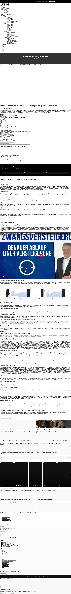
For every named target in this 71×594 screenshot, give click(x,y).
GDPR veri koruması (6, 551)
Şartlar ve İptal (5, 565)
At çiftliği (5, 512)
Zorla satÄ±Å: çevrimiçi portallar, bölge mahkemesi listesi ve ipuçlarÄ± (16, 333)
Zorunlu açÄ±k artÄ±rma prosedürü (32, 160)
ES (33, 576)
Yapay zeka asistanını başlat (7, 561)
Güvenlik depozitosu (37, 512)
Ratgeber (58, 172)
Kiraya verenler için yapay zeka (8, 544)
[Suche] (3, 50)
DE (27, 576)
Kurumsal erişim (5, 554)
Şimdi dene (35, 61)
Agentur (2, 108)
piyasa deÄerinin (5, 214)
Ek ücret (23, 512)
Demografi (16, 512)
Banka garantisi (11, 512)
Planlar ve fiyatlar (5, 562)
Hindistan (43, 512)
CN (43, 576)
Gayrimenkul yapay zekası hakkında (9, 560)
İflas (8, 108)
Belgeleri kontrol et (6, 546)
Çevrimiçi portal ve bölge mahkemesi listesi (10, 155)
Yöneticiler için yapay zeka (7, 543)
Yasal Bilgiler (4, 563)
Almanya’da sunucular (6, 550)
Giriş (3, 559)
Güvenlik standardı (6, 553)
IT (37, 576)
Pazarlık (47, 512)
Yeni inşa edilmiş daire (63, 512)
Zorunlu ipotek (5, 159)
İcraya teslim (4, 157)
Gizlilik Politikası (5, 564)
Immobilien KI (12, 172)
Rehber (10, 108)
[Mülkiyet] (4, 5)
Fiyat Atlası (28, 512)
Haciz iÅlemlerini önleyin (7, 156)
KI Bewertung (35, 172)
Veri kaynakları (5, 552)
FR (31, 576)
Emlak (5, 108)
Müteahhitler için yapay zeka (7, 542)
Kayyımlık (4, 158)
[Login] (3, 49)
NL (35, 576)
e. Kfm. (20, 512)
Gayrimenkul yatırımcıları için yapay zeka (10, 545)
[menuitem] (36, 7)
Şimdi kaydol (13, 593)
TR (41, 576)
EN (29, 576)
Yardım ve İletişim (5, 566)
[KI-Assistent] (2, 47)
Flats (31, 512)
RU (39, 576)
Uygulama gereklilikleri (53, 512)
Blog (3, 567)
